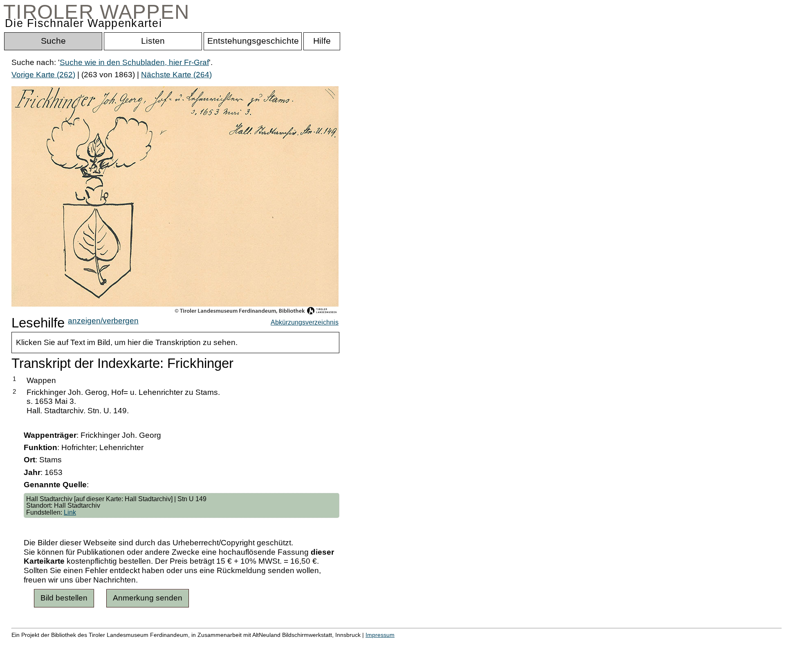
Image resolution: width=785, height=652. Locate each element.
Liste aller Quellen (287, 643)
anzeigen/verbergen (103, 320)
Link (70, 512)
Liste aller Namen (219, 643)
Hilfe (398, 643)
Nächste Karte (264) (176, 74)
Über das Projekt (354, 643)
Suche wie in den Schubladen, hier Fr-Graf (134, 62)
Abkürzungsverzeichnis (305, 322)
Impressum (380, 635)
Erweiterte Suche (41, 643)
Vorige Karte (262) (43, 74)
